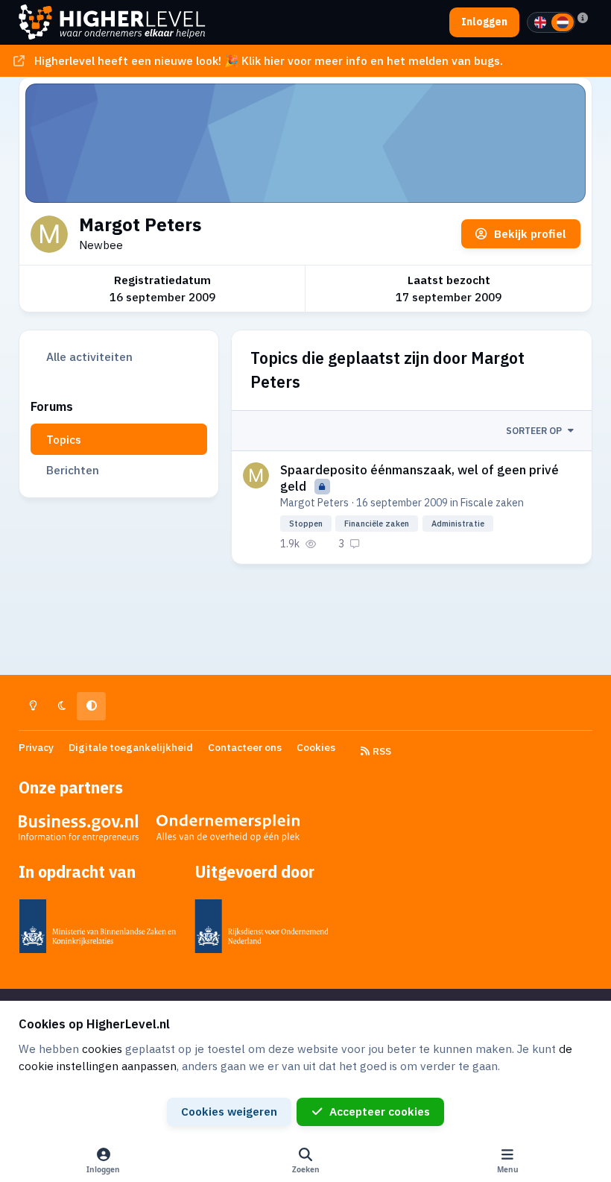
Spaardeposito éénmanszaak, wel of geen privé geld (419, 478)
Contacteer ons (245, 747)
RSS (380, 751)
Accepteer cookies (379, 1111)
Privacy (36, 747)
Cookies (316, 747)
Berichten (72, 469)
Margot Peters (314, 502)
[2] (562, 22)
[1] (540, 22)
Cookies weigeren (229, 1111)
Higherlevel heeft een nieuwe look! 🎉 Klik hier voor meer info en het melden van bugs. (268, 60)
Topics (63, 439)
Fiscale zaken (492, 502)
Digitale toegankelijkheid (131, 747)
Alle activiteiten (89, 356)
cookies (102, 1048)
